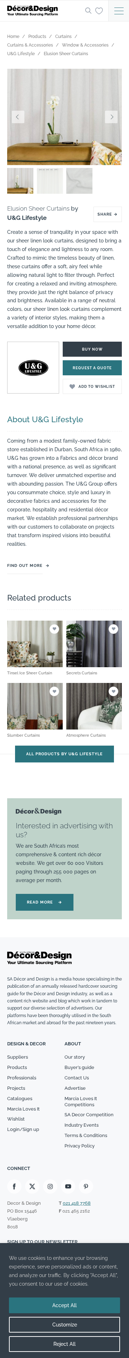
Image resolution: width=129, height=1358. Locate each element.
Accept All (64, 1305)
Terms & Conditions (85, 1135)
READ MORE (44, 902)
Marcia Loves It (23, 1109)
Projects (16, 1088)
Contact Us (76, 1077)
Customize (64, 1325)
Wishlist (16, 1119)
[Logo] (44, 10)
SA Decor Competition (89, 1114)
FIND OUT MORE (25, 565)
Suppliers (17, 1057)
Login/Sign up (23, 1129)
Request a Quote (92, 368)
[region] (64, 1300)
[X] (32, 1186)
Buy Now (92, 349)
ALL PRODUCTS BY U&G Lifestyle (64, 754)
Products (17, 1067)
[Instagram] (50, 1186)
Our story (74, 1057)
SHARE (107, 214)
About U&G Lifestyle (45, 419)
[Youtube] (68, 1186)
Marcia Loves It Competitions (80, 1101)
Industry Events (81, 1125)
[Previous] (18, 117)
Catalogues (19, 1098)
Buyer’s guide (79, 1067)
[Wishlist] (99, 10)
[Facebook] (14, 1186)
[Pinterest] (86, 1186)
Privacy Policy (79, 1145)
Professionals (21, 1077)
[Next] (111, 117)
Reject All (64, 1344)
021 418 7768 (77, 1203)
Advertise (75, 1088)
